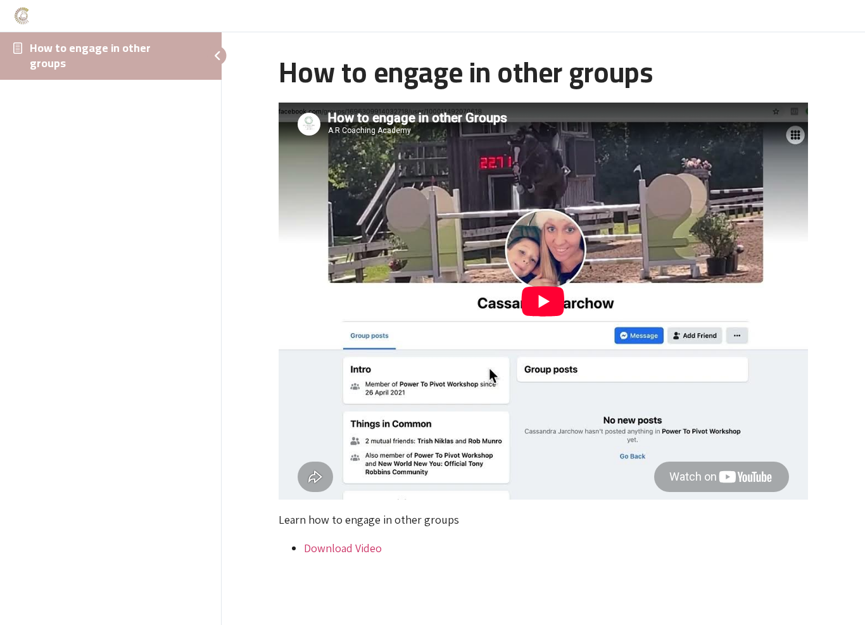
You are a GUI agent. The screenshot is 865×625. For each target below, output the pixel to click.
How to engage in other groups (90, 55)
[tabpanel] (543, 330)
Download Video (343, 548)
